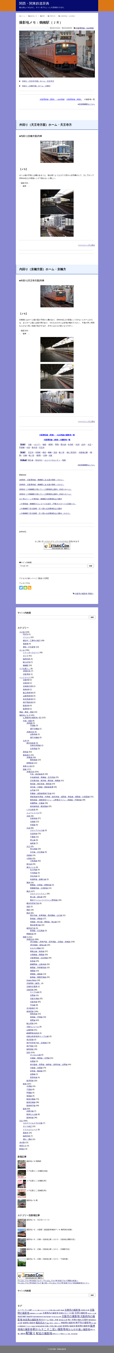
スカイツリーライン (38, 894)
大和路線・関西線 (37, 955)
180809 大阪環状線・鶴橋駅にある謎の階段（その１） (41, 480)
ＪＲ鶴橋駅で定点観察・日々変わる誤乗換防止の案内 (40, 509)
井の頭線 (33, 849)
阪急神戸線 (30, 1106)
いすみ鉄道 (30, 810)
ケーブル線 (34, 992)
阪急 (24, 1084)
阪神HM (26, 709)
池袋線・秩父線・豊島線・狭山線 (43, 922)
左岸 (83, 444)
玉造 (55, 452)
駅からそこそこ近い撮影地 (49, 1329)
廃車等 (25, 1133)
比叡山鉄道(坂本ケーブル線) (37, 1036)
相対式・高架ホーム (54, 1323)
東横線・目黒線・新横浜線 (40, 885)
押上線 (32, 840)
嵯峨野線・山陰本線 (38, 964)
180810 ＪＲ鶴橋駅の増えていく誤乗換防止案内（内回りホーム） (45, 494)
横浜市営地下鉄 (32, 903)
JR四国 (29, 723)
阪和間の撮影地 (69, 1326)
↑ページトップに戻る (86, 245)
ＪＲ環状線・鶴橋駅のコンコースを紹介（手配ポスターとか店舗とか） (47, 504)
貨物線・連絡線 (36, 974)
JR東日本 (30, 772)
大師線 (32, 822)
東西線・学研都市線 (38, 967)
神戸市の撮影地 (83, 1322)
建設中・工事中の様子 (32, 640)
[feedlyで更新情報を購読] (25, 588)
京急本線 (33, 818)
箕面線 (29, 1096)
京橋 (25, 455)
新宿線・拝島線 (36, 919)
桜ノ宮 (31, 455)
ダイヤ (25, 656)
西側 (22, 444)
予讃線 (32, 725)
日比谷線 (33, 876)
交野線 (32, 995)
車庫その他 (27, 766)
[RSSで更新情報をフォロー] (29, 588)
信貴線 (32, 1061)
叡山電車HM (28, 693)
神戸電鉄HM (28, 702)
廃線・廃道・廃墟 (26, 712)
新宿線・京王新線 (37, 931)
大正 (89, 444)
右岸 (78, 444)
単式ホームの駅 (92, 1313)
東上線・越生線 (36, 897)
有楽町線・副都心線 (38, 879)
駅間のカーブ (56, 1333)
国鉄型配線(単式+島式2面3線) (42, 1316)
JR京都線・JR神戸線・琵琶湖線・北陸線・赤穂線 (50, 942)
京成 (28, 828)
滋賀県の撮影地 (29, 1323)
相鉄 (28, 910)
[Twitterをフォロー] (21, 588)
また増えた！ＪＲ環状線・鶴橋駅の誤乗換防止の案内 (40, 499)
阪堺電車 (30, 1081)
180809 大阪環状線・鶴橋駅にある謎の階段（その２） (41, 485)
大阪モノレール (32, 1027)
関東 (24, 769)
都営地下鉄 (30, 928)
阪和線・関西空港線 (38, 977)
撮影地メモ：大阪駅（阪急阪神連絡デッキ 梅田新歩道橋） (49, 1230)
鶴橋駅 (25, 665)
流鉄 (28, 907)
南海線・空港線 (36, 1017)
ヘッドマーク (24, 677)
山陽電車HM (28, 696)
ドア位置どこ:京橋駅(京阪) (37, 1171)
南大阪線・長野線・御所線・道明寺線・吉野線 (48, 1064)
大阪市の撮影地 (81, 594)
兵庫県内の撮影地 (51, 1313)
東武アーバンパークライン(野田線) (44, 900)
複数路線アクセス (25, 1326)
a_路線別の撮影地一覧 (32, 718)
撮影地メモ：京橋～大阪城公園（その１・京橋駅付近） (48, 1249)
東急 (28, 882)
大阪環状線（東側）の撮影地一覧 (57, 440)
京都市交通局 (31, 986)
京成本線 (33, 834)
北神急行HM (28, 686)
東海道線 (33, 760)
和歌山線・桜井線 (37, 951)
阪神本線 (30, 1118)
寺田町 (38, 452)
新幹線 (25, 752)
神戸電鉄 (30, 1046)
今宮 (28, 447)
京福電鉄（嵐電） (33, 983)
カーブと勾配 (36, 1310)
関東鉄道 (30, 934)
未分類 (22, 1142)
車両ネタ (22, 1146)
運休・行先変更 (29, 647)
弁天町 (70, 444)
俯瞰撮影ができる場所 (36, 1313)
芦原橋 (21, 447)
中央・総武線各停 (37, 774)
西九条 (63, 444)
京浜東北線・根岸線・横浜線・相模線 (45, 781)
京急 (28, 816)
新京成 (29, 864)
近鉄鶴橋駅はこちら (87, 104)
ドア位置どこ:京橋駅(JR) (36, 1181)
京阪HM (26, 680)
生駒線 (32, 1074)
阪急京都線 (30, 1099)
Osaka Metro (31, 980)
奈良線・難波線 (36, 1071)
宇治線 (32, 1005)
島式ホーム (44, 1320)
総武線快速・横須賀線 (39, 806)
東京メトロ (30, 867)
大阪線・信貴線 (36, 1068)
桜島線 (23, 460)
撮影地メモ (23, 715)
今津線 (29, 1086)
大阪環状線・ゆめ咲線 (85, 28)
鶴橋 (50, 452)
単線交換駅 (22, 1316)
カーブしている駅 (25, 1310)
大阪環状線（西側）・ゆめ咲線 (52, 99)
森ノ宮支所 (71, 452)
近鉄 (28, 1052)
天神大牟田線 (35, 745)
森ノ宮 (61, 452)
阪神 (24, 1109)
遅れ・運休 (27, 1139)
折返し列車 (53, 1320)
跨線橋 (33, 1326)
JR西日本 (27, 671)
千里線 (29, 1089)
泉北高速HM (28, 699)
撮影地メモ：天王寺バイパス (38, 1220)
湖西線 (32, 971)
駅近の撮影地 (44, 1333)
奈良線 (32, 961)
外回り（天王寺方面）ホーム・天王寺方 (38, 81)
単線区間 (29, 1316)
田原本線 (33, 1077)
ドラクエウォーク (30, 1130)
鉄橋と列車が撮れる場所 (53, 1326)
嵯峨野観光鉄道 (32, 1033)
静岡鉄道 (30, 763)
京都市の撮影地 (72, 1310)
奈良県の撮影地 (31, 1319)
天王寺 (41, 447)
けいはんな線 (35, 1055)
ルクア (37, 444)
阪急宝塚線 (30, 1102)
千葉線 (32, 837)
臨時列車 (26, 659)
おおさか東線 (35, 948)
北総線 (29, 855)
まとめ (22, 650)
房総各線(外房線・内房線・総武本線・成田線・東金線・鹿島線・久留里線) (60, 797)
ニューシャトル (32, 813)
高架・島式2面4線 (72, 1333)
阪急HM (26, 706)
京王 (28, 846)
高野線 (32, 1020)
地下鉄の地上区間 (56, 1316)
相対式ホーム (42, 1322)
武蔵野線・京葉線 (37, 803)
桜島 (64, 460)
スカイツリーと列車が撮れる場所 (50, 1310)
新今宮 (34, 447)
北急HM (26, 683)
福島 (44, 444)
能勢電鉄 (30, 1049)
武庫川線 (30, 1111)
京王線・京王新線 (37, 852)
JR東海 (29, 757)
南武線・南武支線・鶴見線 (40, 784)
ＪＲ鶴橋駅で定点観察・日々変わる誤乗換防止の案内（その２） (45, 513)
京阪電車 (26, 674)
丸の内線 (33, 870)
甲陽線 (29, 1093)
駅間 (50, 444)
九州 (24, 741)
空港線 (32, 825)
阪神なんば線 (31, 1114)
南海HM (26, 689)
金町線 (32, 843)
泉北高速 (30, 1040)
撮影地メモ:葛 (32, 1200)
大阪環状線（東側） (74, 99)
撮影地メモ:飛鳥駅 (33, 1161)
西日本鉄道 (30, 743)
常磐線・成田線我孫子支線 (40, 793)
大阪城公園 (83, 452)
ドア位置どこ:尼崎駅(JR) (36, 1190)
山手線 (32, 790)
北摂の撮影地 (81, 1313)
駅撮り (91, 594)
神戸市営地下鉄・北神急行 (37, 1043)
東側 (22, 452)
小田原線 (33, 861)
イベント (26, 637)
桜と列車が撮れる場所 (78, 1320)
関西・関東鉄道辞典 (34, 3)
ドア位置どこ (24, 669)
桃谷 (44, 452)
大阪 (30, 444)
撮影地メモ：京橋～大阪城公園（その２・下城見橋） (47, 1259)
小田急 (29, 858)
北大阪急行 (30, 1008)
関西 (24, 937)
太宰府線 (33, 749)
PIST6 (25, 634)
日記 (21, 1121)
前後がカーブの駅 (66, 1313)
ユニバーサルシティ (52, 460)
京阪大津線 (34, 999)
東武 (28, 891)
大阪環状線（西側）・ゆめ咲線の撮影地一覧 (57, 435)
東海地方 (26, 755)
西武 (28, 913)
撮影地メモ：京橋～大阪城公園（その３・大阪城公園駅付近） (51, 1239)
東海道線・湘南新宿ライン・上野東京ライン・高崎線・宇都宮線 (56, 800)
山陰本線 (33, 734)
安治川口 (38, 460)
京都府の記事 (85, 1310)
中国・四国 (27, 721)
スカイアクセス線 (37, 830)
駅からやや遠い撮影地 (78, 1329)
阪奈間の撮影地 (83, 1326)
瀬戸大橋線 (34, 729)
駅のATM (26, 662)
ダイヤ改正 (27, 1126)
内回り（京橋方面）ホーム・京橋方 (36, 86)
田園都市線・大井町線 (39, 888)
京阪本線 (33, 1002)
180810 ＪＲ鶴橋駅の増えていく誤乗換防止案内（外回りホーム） (45, 489)
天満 (45, 455)
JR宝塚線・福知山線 (38, 945)
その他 (22, 632)
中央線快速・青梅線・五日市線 (42, 777)
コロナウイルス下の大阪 (33, 1123)
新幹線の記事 (63, 1320)
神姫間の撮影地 (68, 1323)
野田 (57, 444)
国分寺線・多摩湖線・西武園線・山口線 (46, 915)
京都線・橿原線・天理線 (40, 1058)
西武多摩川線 (35, 925)
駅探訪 (22, 1149)
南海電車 (30, 1011)
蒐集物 (25, 644)
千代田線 (33, 873)
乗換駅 (62, 1310)
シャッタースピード (31, 652)
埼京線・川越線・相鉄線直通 (41, 787)
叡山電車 (30, 1023)
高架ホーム (63, 1334)
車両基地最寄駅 (40, 1326)
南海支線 (33, 1014)
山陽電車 (30, 1030)
